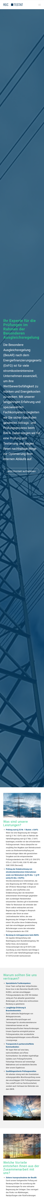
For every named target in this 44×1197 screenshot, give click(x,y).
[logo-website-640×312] (18, 4)
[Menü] (39, 4)
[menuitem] (39, 4)
